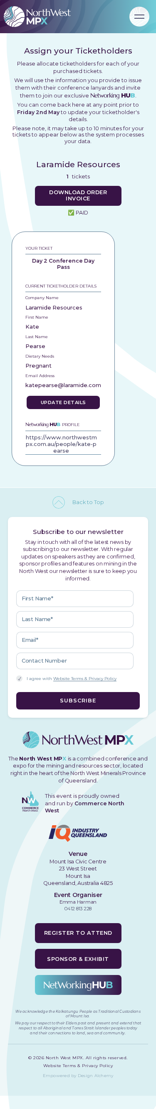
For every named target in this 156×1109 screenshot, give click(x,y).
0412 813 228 (78, 909)
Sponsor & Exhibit (78, 959)
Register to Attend (78, 933)
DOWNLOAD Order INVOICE (78, 195)
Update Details (63, 402)
